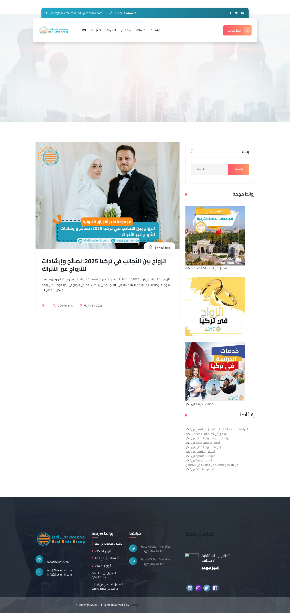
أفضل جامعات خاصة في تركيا (202, 442)
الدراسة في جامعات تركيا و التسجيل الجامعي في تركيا (216, 429)
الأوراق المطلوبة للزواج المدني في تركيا (208, 438)
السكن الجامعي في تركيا (200, 451)
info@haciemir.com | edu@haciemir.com (76, 13)
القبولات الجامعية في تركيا (201, 456)
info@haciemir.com (59, 574)
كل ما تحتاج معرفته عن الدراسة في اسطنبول (211, 465)
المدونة (111, 30)
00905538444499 (58, 562)
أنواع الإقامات (103, 566)
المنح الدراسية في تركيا (198, 460)
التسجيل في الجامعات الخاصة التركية (206, 434)
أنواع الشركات (103, 551)
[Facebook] (230, 13)
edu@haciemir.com (59, 570)
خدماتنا (140, 30)
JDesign (134, 604)
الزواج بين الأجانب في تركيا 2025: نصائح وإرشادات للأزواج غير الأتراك (104, 264)
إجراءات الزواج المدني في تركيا (203, 447)
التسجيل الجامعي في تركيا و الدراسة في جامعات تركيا (107, 586)
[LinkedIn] (242, 13)
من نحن (126, 30)
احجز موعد (235, 30)
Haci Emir (164, 247)
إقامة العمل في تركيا (107, 558)
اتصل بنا (96, 30)
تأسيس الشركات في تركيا (199, 469)
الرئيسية (155, 30)
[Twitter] (236, 13)
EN (84, 30)
